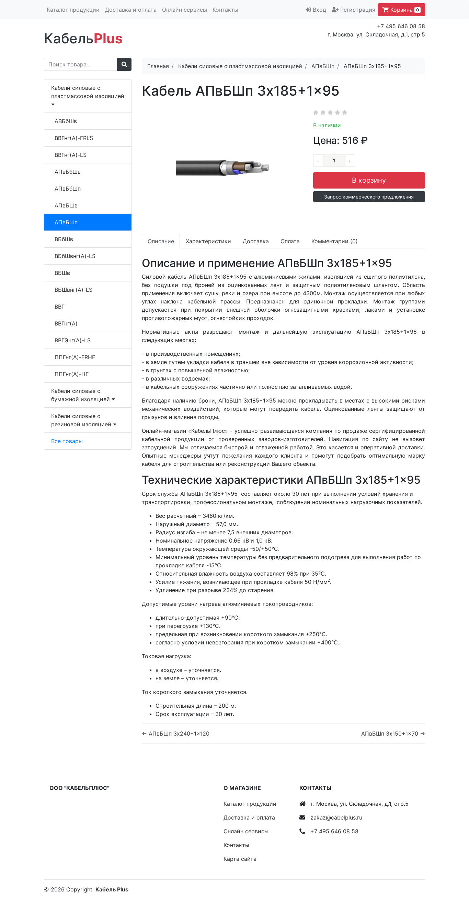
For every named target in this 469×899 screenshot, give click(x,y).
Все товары (67, 441)
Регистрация (357, 9)
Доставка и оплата (131, 9)
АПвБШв (66, 205)
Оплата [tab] (290, 241)
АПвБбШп (68, 188)
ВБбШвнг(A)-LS (75, 256)
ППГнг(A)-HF (72, 374)
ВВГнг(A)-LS (71, 154)
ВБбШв (64, 239)
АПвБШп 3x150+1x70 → (393, 733)
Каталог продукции (73, 9)
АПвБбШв (68, 171)
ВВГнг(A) (66, 323)
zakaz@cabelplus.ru (336, 817)
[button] (369, 196)
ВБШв (62, 272)
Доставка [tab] (256, 241)
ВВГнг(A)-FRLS (74, 138)
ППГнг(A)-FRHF (75, 357)
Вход (319, 9)
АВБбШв (66, 121)
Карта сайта (240, 858)
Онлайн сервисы (184, 9)
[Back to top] (453, 866)
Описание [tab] (161, 241)
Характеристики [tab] (208, 241)
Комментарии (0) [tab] (334, 241)
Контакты (225, 9)
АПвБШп (66, 222)
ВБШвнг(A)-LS (73, 289)
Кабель (83, 38)
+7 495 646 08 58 (401, 26)
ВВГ (60, 306)
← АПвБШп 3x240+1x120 (175, 733)
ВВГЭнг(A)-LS (73, 340)
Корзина (404, 9)
